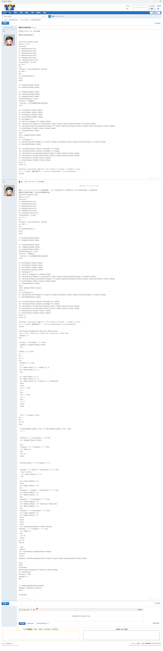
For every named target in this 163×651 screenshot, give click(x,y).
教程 (35, 629)
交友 (59, 16)
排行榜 (38, 12)
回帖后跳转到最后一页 (42, 623)
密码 (127, 8)
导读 (21, 12)
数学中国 (2, 20)
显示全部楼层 (36, 31)
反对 (34, 598)
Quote (29, 610)
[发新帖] (5, 23)
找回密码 (159, 6)
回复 (22, 177)
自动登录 (152, 6)
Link (27, 610)
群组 (15, 12)
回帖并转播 (30, 623)
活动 (56, 16)
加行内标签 (47, 629)
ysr (4, 31)
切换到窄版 (160, 1)
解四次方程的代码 (35, 20)
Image (24, 610)
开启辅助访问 (158, 1)
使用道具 (152, 177)
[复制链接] (34, 27)
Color (22, 610)
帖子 (44, 16)
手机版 (138, 643)
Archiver (133, 643)
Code (32, 610)
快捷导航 (154, 12)
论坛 (10, 12)
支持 (28, 598)
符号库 (40, 629)
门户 (4, 12)
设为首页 (4, 1)
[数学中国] (9, 10)
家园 (26, 12)
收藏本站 (9, 1)
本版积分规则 (156, 623)
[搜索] (49, 16)
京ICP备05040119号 (156, 643)
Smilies (34, 610)
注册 (158, 8)
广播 (32, 12)
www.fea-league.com (25, 20)
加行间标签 (55, 629)
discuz (62, 16)
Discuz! (9, 643)
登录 (86, 616)
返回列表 (158, 23)
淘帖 (44, 12)
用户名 (128, 6)
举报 (158, 177)
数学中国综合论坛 (13, 20)
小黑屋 (142, 643)
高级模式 (140, 609)
